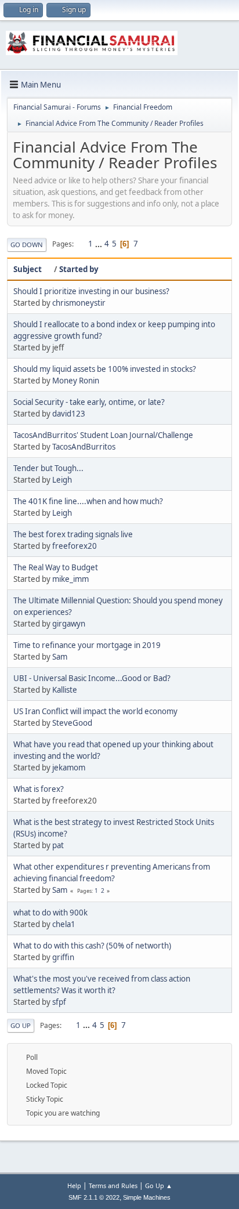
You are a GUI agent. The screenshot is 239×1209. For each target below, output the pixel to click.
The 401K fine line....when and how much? (88, 501)
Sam (59, 656)
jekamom (68, 767)
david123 (68, 413)
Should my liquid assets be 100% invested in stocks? (104, 369)
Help (74, 1185)
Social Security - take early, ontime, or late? (89, 402)
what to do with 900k (50, 912)
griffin (63, 957)
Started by (79, 269)
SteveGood (72, 723)
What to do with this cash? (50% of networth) (92, 945)
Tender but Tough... (48, 468)
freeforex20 (74, 546)
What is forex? (38, 789)
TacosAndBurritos (83, 446)
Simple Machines (147, 1197)
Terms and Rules (113, 1185)
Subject (27, 269)
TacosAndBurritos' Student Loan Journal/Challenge (103, 435)
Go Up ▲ (158, 1185)
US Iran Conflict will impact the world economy (95, 711)
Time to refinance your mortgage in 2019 (87, 645)
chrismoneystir (79, 303)
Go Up (20, 1025)
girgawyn (68, 623)
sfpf (59, 1002)
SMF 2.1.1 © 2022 (93, 1197)
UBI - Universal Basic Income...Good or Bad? (92, 678)
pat (58, 845)
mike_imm (70, 579)
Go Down (26, 244)
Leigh (62, 480)
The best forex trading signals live (73, 534)
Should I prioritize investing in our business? (91, 291)
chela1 (63, 924)
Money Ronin (75, 380)
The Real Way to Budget (55, 567)
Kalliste (64, 690)
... (99, 243)
